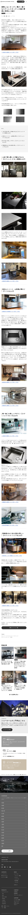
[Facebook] (4, 16)
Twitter (7, 867)
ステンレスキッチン (6, 637)
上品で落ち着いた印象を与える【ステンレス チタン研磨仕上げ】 (13, 132)
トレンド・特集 (18, 875)
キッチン (11, 774)
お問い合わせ (16, 903)
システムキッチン (4, 891)
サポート (15, 904)
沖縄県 (2, 843)
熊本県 (2, 840)
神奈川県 (3, 810)
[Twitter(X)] (2, 16)
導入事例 (16, 880)
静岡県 (2, 816)
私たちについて (4, 875)
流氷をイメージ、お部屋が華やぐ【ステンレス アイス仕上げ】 (13, 137)
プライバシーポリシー (18, 895)
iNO (3, 893)
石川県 (2, 813)
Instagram (2, 867)
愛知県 (2, 819)
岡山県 (2, 829)
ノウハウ (16, 882)
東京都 (2, 808)
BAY (3, 895)
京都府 (2, 821)
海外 (2, 846)
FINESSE (4, 903)
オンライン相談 (4, 877)
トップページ (3, 774)
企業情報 (15, 891)
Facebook (4, 867)
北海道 (2, 802)
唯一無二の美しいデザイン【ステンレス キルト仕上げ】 (13, 141)
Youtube (10, 867)
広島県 (2, 832)
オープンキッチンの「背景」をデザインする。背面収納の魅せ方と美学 (7, 662)
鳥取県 (2, 827)
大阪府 (2, 824)
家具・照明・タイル (5, 906)
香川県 (2, 835)
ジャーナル (7, 774)
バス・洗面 (3, 907)
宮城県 (2, 805)
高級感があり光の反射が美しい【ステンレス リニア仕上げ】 (13, 146)
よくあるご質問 (17, 899)
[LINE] (6, 16)
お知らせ (15, 884)
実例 (11, 637)
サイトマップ (16, 901)
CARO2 (3, 900)
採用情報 (15, 893)
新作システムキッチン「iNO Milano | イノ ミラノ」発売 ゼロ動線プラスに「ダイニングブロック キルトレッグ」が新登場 (7, 688)
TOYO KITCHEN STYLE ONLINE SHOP (9, 861)
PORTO (3, 898)
